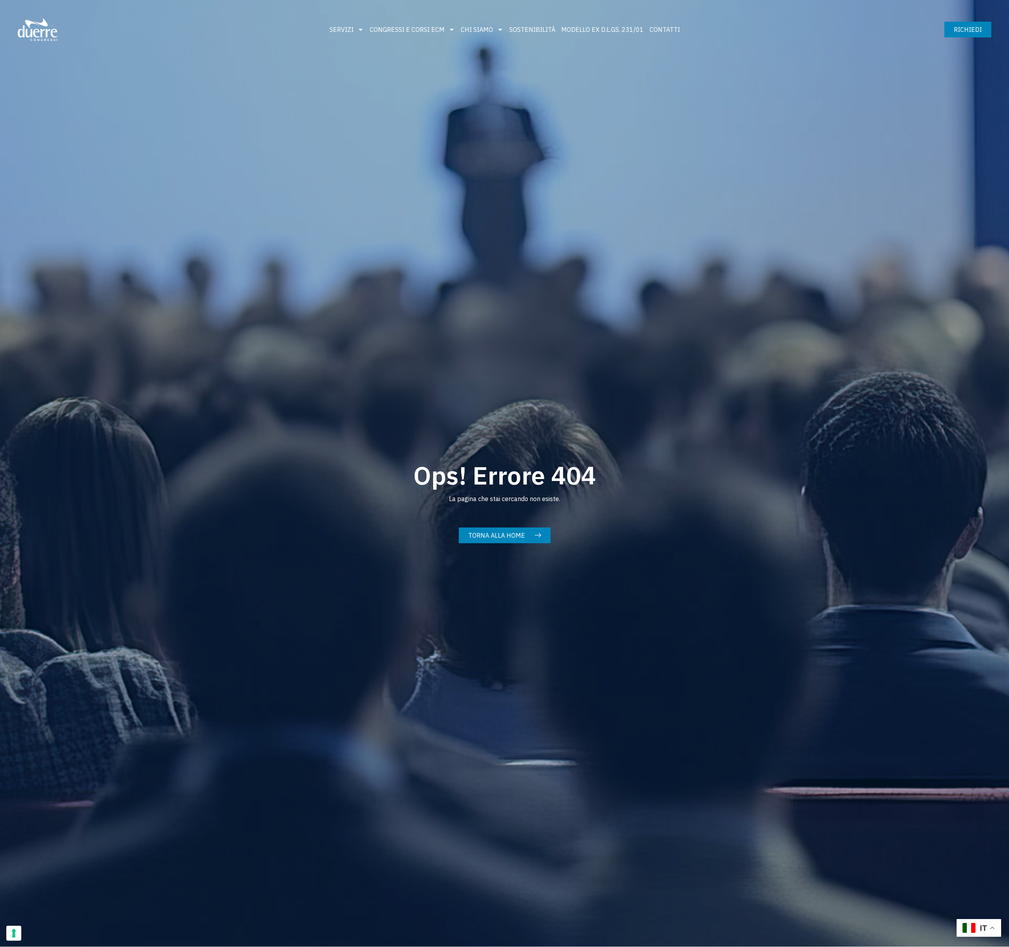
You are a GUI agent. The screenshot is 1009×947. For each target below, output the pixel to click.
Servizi (342, 29)
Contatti (665, 29)
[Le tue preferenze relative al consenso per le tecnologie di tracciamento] (13, 933)
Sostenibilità (532, 29)
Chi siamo (477, 29)
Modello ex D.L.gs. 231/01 (602, 29)
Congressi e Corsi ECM (407, 29)
